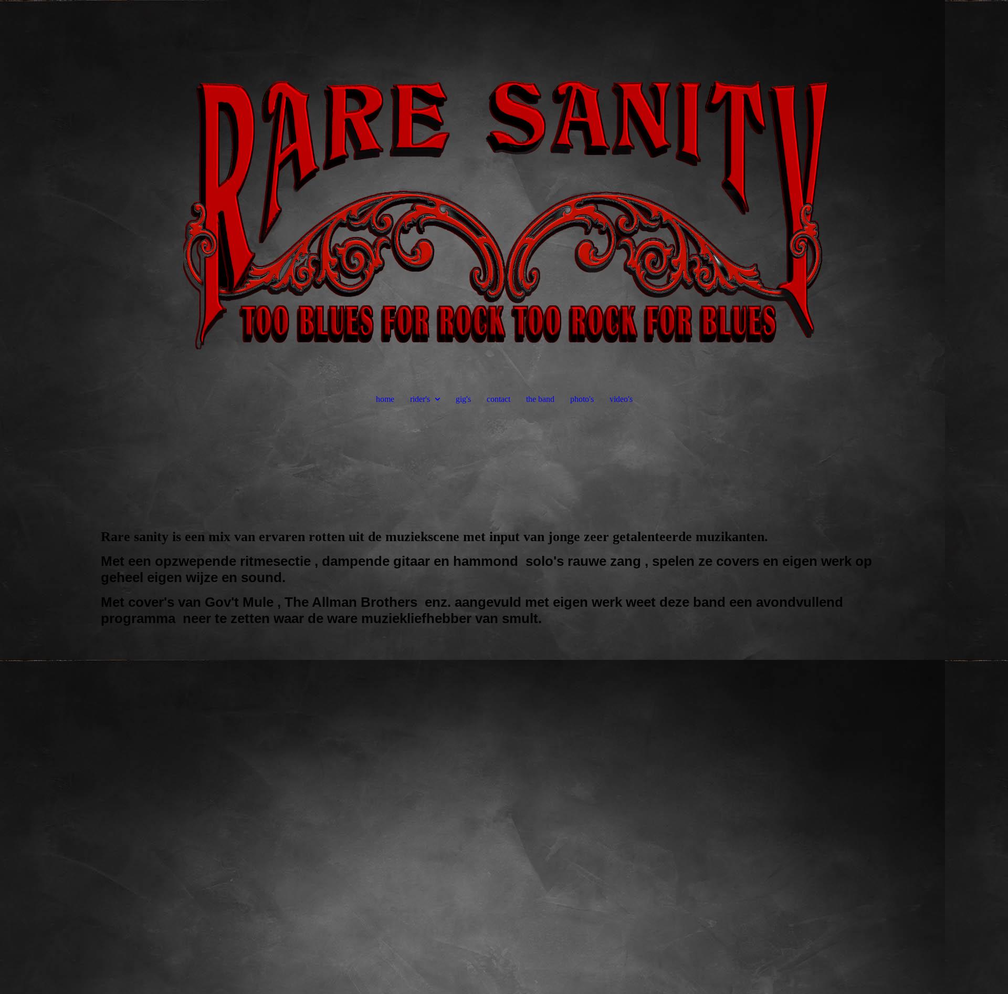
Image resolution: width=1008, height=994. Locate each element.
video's (621, 399)
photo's (582, 399)
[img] (504, 184)
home (385, 399)
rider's (420, 399)
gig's (463, 399)
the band (540, 399)
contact (498, 399)
